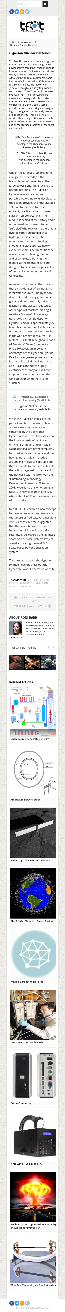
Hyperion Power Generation (26, 569)
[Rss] (22, 11)
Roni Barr (28, 617)
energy (44, 579)
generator (27, 583)
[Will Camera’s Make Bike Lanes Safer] (32, 662)
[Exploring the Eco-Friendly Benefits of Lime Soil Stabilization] (16, 662)
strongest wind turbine (41, 331)
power (26, 586)
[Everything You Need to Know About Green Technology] (48, 662)
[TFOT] (32, 26)
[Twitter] (17, 11)
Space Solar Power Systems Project (31, 539)
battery (33, 579)
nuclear (14, 586)
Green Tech (27, 42)
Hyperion (42, 583)
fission (13, 583)
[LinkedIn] (27, 11)
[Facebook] (11, 11)
